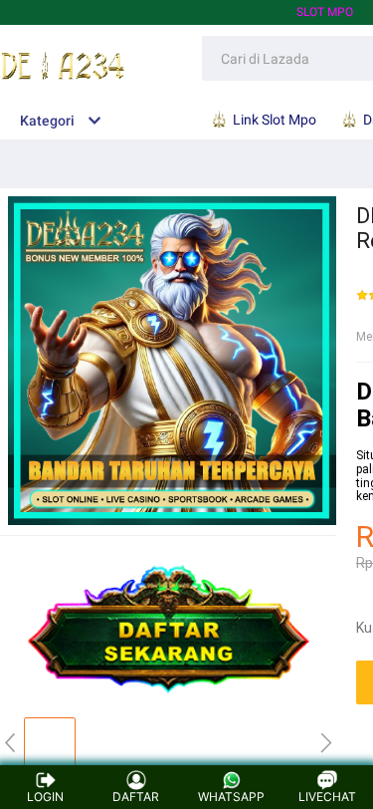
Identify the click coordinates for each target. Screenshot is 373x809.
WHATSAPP (231, 796)
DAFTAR (135, 796)
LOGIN (45, 796)
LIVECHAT (327, 796)
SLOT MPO (324, 12)
